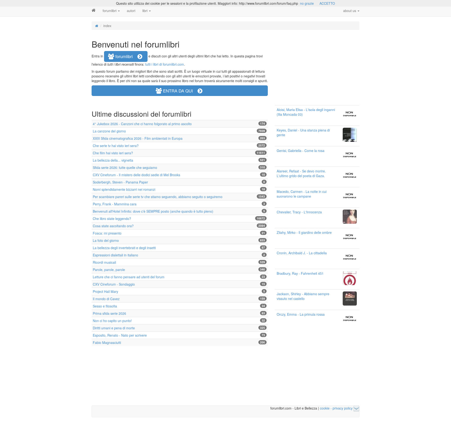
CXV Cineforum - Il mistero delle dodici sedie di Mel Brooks (136, 174)
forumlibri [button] (125, 56)
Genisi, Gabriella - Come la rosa (300, 150)
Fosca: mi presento (107, 233)
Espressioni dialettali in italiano (115, 255)
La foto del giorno (106, 240)
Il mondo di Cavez (106, 298)
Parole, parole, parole (109, 269)
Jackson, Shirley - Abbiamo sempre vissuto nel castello (303, 296)
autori (131, 10)
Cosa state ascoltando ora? (113, 225)
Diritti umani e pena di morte (114, 328)
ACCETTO (327, 3)
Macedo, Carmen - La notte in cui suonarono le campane (302, 194)
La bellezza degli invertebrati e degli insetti (124, 247)
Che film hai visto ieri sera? (113, 153)
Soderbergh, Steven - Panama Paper (120, 182)
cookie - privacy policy (336, 408)
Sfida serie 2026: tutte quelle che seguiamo (125, 167)
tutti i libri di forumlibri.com (164, 64)
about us (350, 10)
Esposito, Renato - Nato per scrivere (120, 335)
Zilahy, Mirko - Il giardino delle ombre (304, 232)
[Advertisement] (317, 67)
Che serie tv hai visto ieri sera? (116, 145)
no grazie (307, 3)
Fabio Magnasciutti (107, 342)
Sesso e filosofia (105, 306)
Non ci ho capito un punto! (112, 320)
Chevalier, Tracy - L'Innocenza (299, 212)
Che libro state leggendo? (112, 218)
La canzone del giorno (109, 131)
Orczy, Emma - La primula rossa (301, 314)
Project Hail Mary (105, 291)
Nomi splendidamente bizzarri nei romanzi (124, 189)
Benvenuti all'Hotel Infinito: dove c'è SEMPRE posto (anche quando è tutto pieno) (153, 211)
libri (145, 10)
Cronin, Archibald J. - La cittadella (302, 253)
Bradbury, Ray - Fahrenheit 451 (300, 273)
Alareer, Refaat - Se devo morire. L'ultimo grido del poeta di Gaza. (301, 173)
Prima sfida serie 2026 (109, 313)
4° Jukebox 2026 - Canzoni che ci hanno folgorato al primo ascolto (142, 123)
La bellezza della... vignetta (113, 160)
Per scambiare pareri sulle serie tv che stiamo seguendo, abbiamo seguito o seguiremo (157, 196)
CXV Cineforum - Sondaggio (114, 284)
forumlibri (110, 10)
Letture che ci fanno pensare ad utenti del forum (128, 277)
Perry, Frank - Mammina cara (114, 204)
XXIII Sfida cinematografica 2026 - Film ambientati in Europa (138, 138)
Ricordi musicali (104, 262)
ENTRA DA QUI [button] (180, 91)
